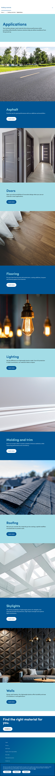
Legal (6, 742)
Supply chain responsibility (11, 751)
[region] (27, 769)
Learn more (11, 119)
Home (2, 12)
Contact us (8, 729)
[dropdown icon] (53, 6)
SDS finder (7, 748)
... (5, 12)
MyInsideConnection (9, 757)
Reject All (17, 771)
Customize (7, 771)
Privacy (7, 745)
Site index (7, 754)
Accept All (26, 771)
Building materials (11, 12)
